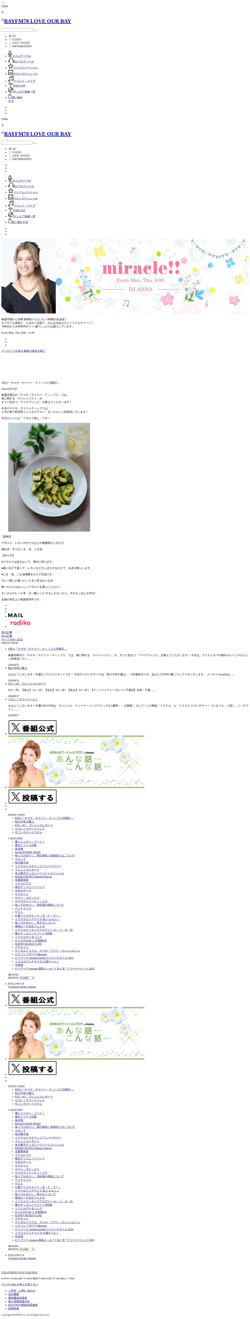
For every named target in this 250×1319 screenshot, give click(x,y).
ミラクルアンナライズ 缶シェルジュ (37, 919)
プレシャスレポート (27, 869)
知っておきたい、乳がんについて (35, 922)
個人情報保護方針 (19, 1301)
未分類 (19, 848)
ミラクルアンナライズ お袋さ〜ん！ (37, 961)
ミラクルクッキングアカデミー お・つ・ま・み (44, 929)
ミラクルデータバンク (28, 937)
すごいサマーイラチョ (28, 832)
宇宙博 (19, 965)
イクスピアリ (23, 883)
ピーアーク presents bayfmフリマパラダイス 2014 (44, 957)
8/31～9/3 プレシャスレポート (27, 683)
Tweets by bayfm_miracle (22, 986)
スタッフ (20, 859)
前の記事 (6, 632)
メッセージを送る (12, 350)
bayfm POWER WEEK (28, 852)
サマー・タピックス (27, 897)
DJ (13, 36)
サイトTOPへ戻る (12, 639)
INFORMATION (21, 46)
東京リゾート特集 (26, 845)
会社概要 (13, 1294)
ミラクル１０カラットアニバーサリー (38, 866)
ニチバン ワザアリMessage (31, 954)
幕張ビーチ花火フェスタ (30, 926)
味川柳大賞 (22, 862)
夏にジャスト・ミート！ (30, 841)
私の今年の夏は (17, 668)
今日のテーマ (23, 890)
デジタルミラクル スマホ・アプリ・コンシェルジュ (47, 950)
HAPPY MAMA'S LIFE (28, 944)
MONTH (13, 977)
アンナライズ (23, 908)
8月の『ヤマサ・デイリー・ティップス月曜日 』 (37, 648)
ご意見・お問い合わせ (21, 1290)
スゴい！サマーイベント (23, 699)
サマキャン (22, 894)
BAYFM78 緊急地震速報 (23, 1305)
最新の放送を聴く (35, 350)
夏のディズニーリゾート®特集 (33, 933)
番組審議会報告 (17, 1297)
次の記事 (6, 636)
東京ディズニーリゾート (30, 887)
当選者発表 (22, 879)
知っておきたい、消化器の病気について (39, 904)
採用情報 (13, 1308)
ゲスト (19, 912)
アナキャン (22, 947)
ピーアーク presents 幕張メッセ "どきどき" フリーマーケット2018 (54, 968)
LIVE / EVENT (21, 42)
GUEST (16, 39)
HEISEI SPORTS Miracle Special (33, 876)
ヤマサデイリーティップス (31, 901)
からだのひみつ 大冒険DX (31, 940)
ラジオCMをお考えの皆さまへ (19, 1284)
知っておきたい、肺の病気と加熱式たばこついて (45, 855)
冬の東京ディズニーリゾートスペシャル (39, 873)
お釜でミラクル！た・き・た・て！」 (38, 915)
